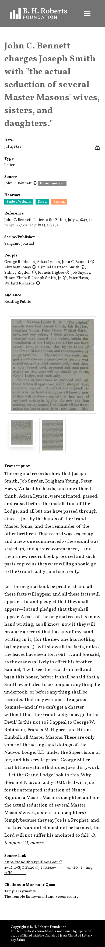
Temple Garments (20, 891)
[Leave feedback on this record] (97, 147)
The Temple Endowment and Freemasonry (41, 896)
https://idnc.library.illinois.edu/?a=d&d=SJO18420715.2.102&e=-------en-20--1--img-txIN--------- (49, 868)
